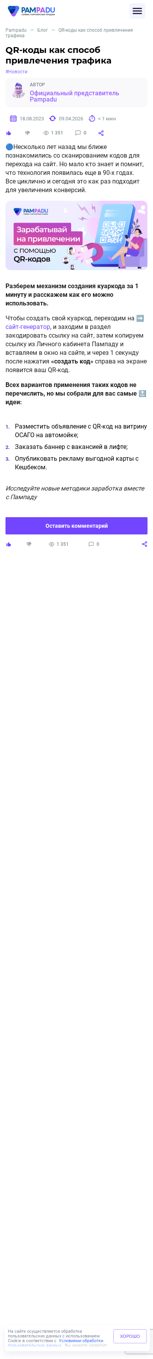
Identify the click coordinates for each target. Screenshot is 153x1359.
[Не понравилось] (27, 133)
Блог (42, 30)
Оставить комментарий (77, 526)
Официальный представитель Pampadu (74, 96)
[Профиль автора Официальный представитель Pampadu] (18, 90)
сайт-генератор (27, 327)
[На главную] (68, 11)
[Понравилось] (8, 133)
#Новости (16, 71)
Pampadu (16, 30)
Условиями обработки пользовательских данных (55, 1343)
